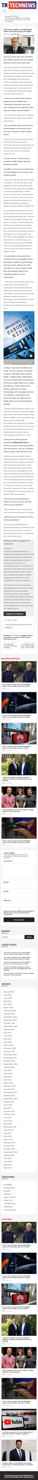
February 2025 (10, 1048)
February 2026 (10, 1011)
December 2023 (10, 1092)
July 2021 (7, 1133)
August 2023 (9, 1102)
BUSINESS (8, 1185)
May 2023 (7, 1108)
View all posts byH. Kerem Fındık (18, 625)
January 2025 (9, 1052)
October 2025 (9, 1023)
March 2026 (8, 1008)
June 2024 (8, 1074)
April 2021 (7, 1136)
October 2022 (9, 1114)
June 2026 (8, 998)
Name (7, 882)
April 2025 (8, 1042)
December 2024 (10, 1055)
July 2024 (8, 1070)
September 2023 (10, 1099)
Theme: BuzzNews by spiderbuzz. (19, 1477)
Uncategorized (10, 1210)
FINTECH (7, 1194)
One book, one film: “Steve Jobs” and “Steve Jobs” (27, 645)
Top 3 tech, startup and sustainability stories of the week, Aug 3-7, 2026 (16, 747)
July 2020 (8, 1158)
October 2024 (9, 1061)
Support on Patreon (14, 613)
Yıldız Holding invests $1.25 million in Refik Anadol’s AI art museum (17, 810)
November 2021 (10, 1127)
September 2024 (10, 1064)
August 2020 (9, 1155)
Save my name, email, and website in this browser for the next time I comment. (19, 912)
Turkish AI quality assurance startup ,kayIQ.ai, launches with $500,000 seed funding (16, 779)
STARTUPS (8, 1200)
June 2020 (8, 1162)
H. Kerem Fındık (27, 36)
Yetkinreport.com (14, 79)
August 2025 (9, 1030)
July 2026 (7, 995)
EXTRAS (16, 635)
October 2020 (9, 1149)
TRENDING (8, 1207)
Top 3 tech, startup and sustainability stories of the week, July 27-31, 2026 (16, 841)
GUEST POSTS (10, 1197)
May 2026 (7, 1001)
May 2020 (8, 1165)
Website (8, 628)
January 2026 (9, 1014)
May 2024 (7, 1077)
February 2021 (9, 1143)
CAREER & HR (9, 1188)
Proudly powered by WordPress (19, 1475)
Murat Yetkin (25, 637)
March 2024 (8, 1083)
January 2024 (9, 1089)
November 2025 (10, 1020)
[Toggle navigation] (4, 11)
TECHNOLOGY (10, 1204)
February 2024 (10, 1086)
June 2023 (8, 1105)
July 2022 (8, 1118)
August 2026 (9, 992)
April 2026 (8, 1004)
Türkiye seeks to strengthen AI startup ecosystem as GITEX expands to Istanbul (17, 1464)
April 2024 (8, 1080)
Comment (8, 861)
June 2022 (8, 1121)
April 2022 (8, 1124)
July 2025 (7, 1033)
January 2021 (9, 1146)
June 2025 (8, 1036)
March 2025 (8, 1045)
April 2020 (8, 1168)
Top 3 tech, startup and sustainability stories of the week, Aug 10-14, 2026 (16, 716)
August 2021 (9, 1130)
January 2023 (9, 1111)
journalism (16, 637)
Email (6, 891)
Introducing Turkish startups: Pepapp (10, 645)
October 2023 (9, 1096)
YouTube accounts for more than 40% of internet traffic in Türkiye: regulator (17, 1433)
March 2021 (8, 1140)
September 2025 (10, 1026)
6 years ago (15, 34)
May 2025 (7, 1039)
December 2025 (10, 1017)
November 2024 (10, 1058)
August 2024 (9, 1067)
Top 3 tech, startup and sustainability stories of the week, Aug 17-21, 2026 (16, 685)
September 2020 (11, 1152)
